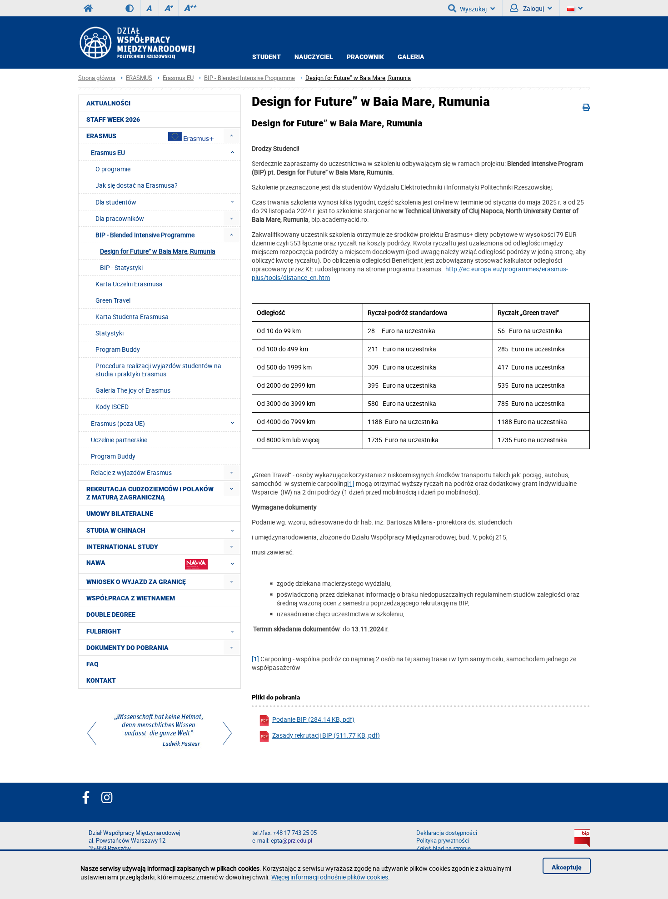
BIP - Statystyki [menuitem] (121, 267)
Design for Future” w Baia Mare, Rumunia (358, 78)
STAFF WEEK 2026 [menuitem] (113, 119)
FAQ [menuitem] (92, 664)
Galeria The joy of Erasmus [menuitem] (132, 390)
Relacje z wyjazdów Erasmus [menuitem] (131, 472)
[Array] (159, 731)
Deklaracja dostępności (446, 833)
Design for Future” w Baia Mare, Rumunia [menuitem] (157, 251)
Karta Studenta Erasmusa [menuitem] (132, 316)
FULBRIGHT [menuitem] (103, 631)
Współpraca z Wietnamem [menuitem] (130, 598)
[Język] (575, 8)
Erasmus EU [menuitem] (108, 152)
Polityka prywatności (442, 840)
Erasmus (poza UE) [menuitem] (118, 423)
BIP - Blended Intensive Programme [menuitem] (144, 234)
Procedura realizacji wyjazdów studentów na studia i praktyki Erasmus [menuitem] (158, 369)
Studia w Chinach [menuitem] (115, 530)
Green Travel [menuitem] (112, 300)
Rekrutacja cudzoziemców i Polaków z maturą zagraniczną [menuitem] (150, 493)
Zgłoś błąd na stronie (443, 848)
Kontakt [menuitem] (101, 680)
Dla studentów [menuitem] (115, 202)
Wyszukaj (473, 9)
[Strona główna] (136, 42)
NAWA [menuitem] (95, 562)
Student (266, 56)
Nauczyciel (313, 56)
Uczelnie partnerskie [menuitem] (119, 439)
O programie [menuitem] (112, 169)
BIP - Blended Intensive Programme (249, 78)
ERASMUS (139, 78)
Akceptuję (567, 867)
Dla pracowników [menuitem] (119, 218)
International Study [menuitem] (122, 546)
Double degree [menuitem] (110, 614)
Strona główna (96, 78)
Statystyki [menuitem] (109, 333)
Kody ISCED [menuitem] (112, 406)
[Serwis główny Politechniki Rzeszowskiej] (88, 8)
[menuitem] (231, 136)
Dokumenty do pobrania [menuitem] (127, 647)
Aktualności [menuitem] (108, 103)
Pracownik (365, 56)
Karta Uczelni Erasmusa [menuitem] (129, 284)
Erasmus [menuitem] (101, 136)
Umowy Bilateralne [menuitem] (119, 513)
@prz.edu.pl (297, 840)
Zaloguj (533, 8)
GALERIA (411, 56)
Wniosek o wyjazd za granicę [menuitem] (136, 581)
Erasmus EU (178, 78)
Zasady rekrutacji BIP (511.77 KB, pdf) (326, 735)
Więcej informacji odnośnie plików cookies (329, 877)
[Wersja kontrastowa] (132, 8)
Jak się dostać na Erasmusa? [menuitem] (136, 185)
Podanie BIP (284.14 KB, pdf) (313, 719)
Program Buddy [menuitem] (117, 349)
